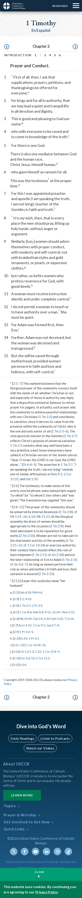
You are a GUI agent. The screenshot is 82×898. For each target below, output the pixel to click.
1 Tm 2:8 (66, 512)
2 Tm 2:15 (46, 574)
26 (25, 516)
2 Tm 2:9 (56, 526)
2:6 (15, 486)
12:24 (56, 612)
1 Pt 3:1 (34, 638)
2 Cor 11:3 (43, 658)
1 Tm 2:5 (16, 445)
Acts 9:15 (25, 625)
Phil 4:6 (37, 592)
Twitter (13, 851)
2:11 (16, 645)
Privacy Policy (46, 892)
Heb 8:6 (38, 612)
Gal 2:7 (51, 625)
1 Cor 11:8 (49, 651)
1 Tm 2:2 (45, 417)
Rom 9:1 (56, 474)
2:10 (17, 638)
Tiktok (68, 851)
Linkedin (46, 851)
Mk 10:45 (26, 618)
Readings (60, 5)
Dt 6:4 (27, 464)
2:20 (47, 618)
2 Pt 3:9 (37, 605)
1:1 (22, 599)
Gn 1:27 (25, 651)
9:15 (48, 612)
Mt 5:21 (15, 516)
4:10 (28, 599)
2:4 (16, 605)
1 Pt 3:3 (25, 632)
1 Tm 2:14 (70, 559)
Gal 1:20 (32, 479)
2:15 (16, 664)
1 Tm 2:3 (58, 431)
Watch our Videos (40, 748)
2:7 (15, 625)
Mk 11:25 (43, 516)
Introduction (18, 55)
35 (44, 645)
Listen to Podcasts (55, 738)
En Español (41, 30)
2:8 (15, 507)
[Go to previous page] (6, 47)
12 (20, 545)
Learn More (22, 795)
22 (39, 651)
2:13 (16, 651)
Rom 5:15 (68, 612)
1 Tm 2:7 (70, 436)
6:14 (31, 516)
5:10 (24, 638)
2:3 (16, 599)
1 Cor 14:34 (35, 545)
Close (39, 872)
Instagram (57, 851)
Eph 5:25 (57, 618)
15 (21, 507)
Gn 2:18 (57, 555)
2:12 (16, 581)
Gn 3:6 (18, 564)
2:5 (16, 612)
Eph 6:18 (25, 592)
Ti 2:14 (69, 618)
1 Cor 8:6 (26, 612)
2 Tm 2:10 (27, 535)
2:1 (15, 383)
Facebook (24, 851)
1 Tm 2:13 (39, 555)
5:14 (23, 664)
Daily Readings (22, 738)
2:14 (17, 658)
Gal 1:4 (37, 618)
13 (32, 658)
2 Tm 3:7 (25, 605)
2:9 (16, 632)
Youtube (35, 851)
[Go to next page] (75, 47)
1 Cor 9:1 (39, 625)
